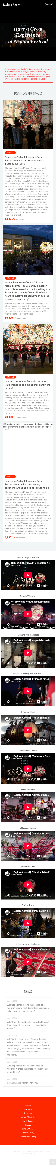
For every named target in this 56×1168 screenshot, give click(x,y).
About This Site (28, 1117)
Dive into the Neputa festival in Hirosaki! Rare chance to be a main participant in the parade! (27, 384)
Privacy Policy (28, 1133)
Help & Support (28, 1121)
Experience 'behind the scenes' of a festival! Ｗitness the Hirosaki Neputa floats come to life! (25, 160)
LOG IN (49, 5)
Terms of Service (28, 1129)
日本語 (28, 1105)
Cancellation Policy (28, 1137)
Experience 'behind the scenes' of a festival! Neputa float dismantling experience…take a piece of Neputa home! (27, 484)
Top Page (28, 1109)
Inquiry (28, 1125)
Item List (28, 1113)
